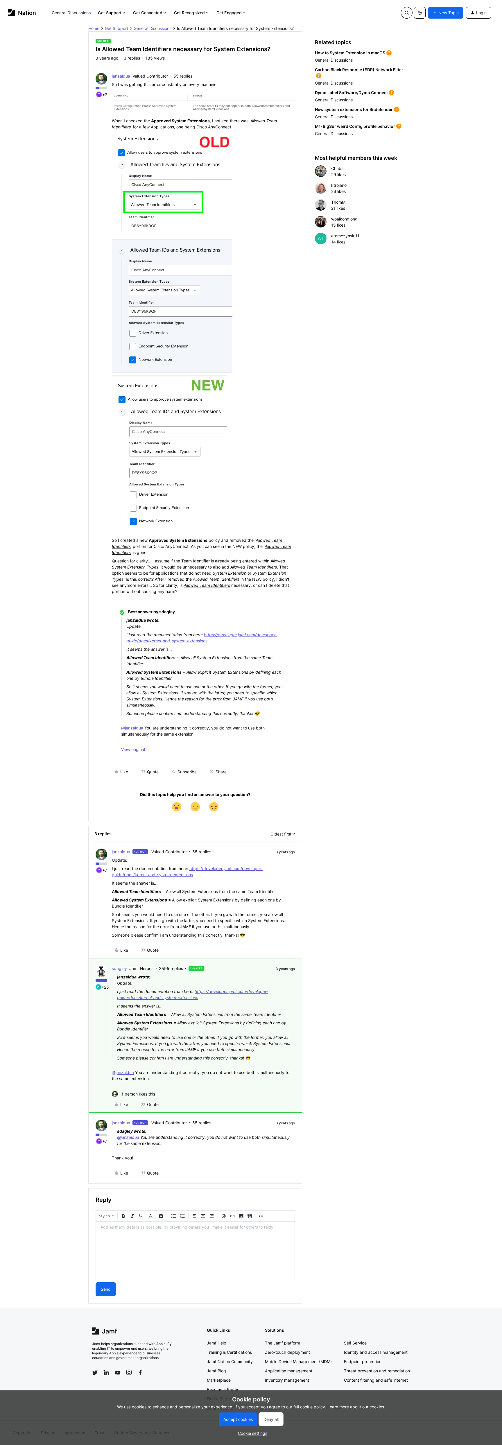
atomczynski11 (345, 235)
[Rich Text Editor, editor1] (195, 1251)
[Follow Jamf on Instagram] (129, 1372)
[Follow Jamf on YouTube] (118, 1372)
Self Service (355, 1342)
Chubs (337, 168)
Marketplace (219, 1380)
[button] (445, 13)
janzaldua (121, 75)
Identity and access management (376, 1352)
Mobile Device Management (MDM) (298, 1361)
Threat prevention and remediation (377, 1370)
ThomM (338, 202)
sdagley (119, 968)
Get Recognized (189, 12)
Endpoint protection (362, 1361)
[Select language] (420, 13)
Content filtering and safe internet (376, 1380)
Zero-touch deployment (287, 1352)
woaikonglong (344, 218)
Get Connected (147, 12)
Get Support (109, 12)
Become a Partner (224, 1389)
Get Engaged (229, 12)
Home (93, 28)
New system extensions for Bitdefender (354, 109)
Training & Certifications (229, 1352)
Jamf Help (216, 1342)
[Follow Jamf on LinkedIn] (106, 1372)
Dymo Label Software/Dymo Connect (351, 92)
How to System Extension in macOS (350, 52)
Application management (288, 1370)
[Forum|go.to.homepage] (22, 12)
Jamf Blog (216, 1370)
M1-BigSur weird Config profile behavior (355, 126)
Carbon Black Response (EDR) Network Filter (359, 69)
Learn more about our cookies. (356, 1406)
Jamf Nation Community (230, 1361)
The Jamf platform (282, 1342)
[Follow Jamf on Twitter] (95, 1372)
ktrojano (339, 185)
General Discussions (71, 12)
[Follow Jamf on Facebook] (140, 1372)
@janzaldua (132, 727)
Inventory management (287, 1380)
